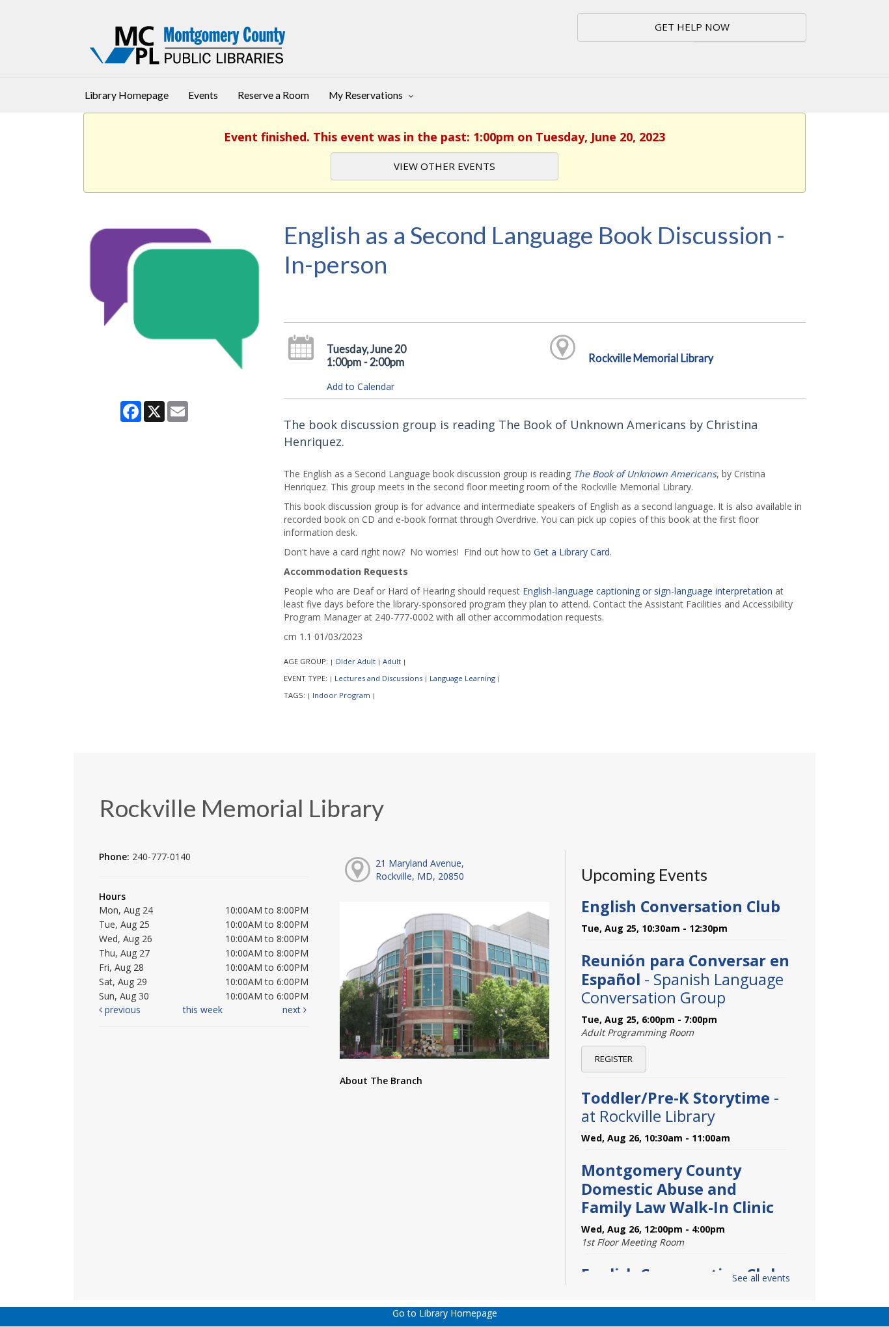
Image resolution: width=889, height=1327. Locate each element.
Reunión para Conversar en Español (685, 978)
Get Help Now (692, 26)
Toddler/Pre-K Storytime (680, 1106)
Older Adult (355, 661)
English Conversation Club (680, 906)
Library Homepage (127, 95)
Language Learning (462, 678)
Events (203, 95)
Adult (392, 661)
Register (614, 1059)
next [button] (292, 1009)
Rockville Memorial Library (650, 358)
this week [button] (203, 1009)
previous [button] (121, 1009)
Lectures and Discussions (378, 678)
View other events (444, 166)
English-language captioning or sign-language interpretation (648, 591)
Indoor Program (341, 695)
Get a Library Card (572, 552)
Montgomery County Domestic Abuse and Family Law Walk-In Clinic (677, 1188)
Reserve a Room (273, 95)
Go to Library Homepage (444, 1313)
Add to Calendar (360, 386)
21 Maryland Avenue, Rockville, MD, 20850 (420, 869)
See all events (761, 1278)
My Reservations (367, 95)
